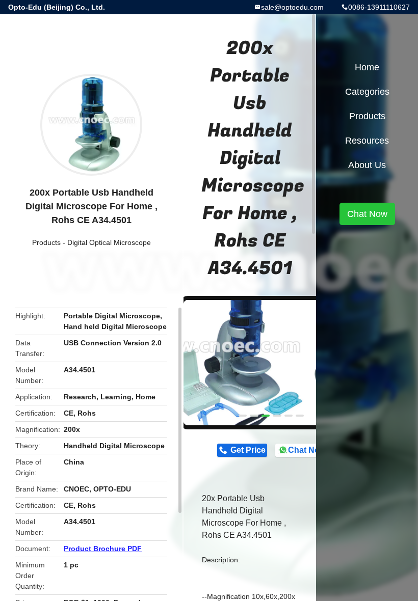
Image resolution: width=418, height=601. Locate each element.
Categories (367, 92)
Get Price (248, 450)
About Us (367, 165)
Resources (367, 140)
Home (367, 67)
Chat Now (306, 450)
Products (46, 242)
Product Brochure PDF (103, 548)
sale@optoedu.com (292, 7)
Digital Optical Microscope (109, 242)
